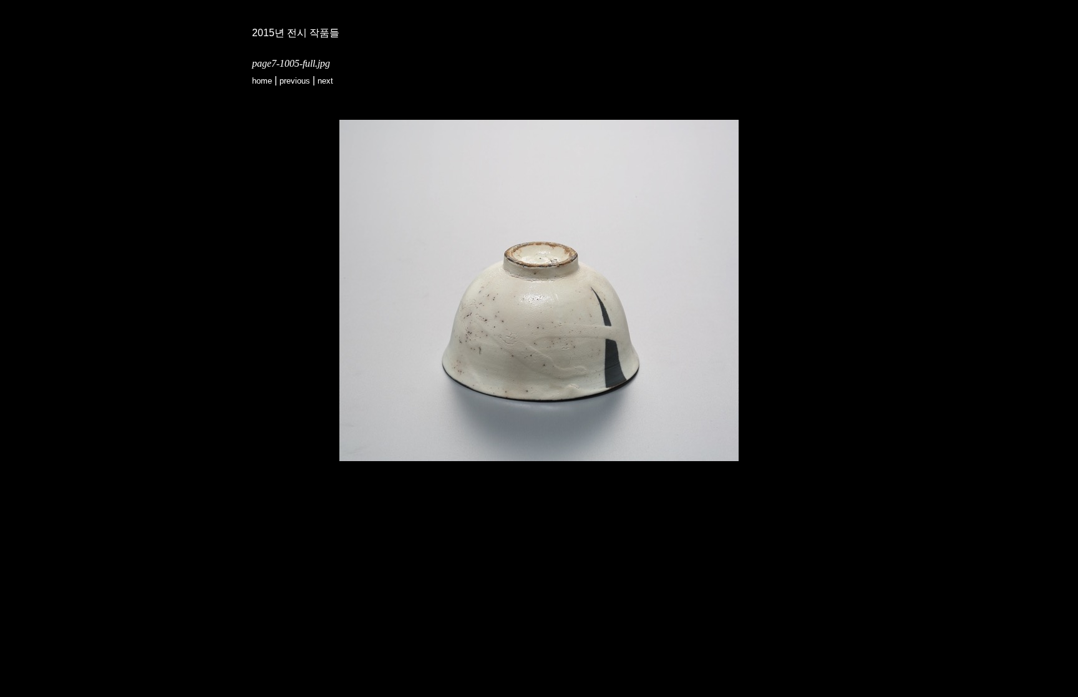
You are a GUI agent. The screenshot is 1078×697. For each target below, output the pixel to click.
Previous (294, 80)
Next (325, 80)
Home (262, 80)
